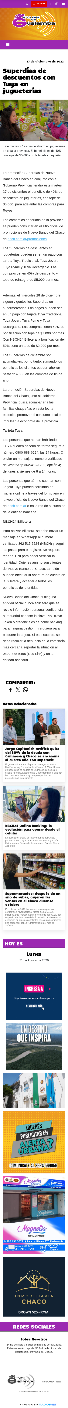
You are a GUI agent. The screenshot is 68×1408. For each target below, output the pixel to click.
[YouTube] (63, 4)
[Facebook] (50, 4)
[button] (27, 4)
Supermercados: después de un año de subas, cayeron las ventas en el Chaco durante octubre (32, 899)
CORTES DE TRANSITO (34, 52)
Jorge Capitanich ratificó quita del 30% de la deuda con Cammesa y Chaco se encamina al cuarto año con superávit (32, 754)
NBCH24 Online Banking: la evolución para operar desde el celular (32, 829)
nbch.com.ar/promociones (27, 239)
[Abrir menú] (7, 44)
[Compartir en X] (18, 690)
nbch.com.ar (17, 506)
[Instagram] (56, 4)
